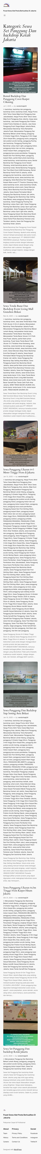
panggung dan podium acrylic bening (21, 499)
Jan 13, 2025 (8, 476)
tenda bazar (7, 387)
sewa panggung (9, 536)
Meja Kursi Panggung (28, 730)
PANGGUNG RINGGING (11, 521)
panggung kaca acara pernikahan (15, 153)
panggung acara (23, 138)
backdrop (8, 109)
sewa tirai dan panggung (12, 621)
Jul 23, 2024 (7, 1056)
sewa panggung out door (22, 587)
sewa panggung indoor (27, 555)
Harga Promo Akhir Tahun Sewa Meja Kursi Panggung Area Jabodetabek (20, 114)
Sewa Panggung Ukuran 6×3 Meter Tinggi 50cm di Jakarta (18, 471)
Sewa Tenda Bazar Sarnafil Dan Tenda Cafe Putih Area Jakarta (19, 382)
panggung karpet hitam (11, 511)
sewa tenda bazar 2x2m (12, 375)
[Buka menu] (4, 15)
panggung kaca (24, 151)
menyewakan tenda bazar (23, 331)
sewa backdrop (27, 175)
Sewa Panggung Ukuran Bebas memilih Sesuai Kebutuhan (20, 606)
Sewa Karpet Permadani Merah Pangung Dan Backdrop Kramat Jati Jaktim (18, 355)
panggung (30, 492)
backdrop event (9, 112)
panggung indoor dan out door (14, 148)
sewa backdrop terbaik (28, 185)
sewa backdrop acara (11, 177)
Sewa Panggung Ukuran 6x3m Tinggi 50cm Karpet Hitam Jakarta (19, 890)
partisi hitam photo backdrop (23, 158)
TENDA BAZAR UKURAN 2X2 (18, 390)
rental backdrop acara (24, 160)
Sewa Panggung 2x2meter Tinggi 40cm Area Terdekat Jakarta (20, 932)
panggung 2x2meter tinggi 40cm (15, 494)
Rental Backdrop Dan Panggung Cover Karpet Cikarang (16, 99)
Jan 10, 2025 (8, 717)
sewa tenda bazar (28, 373)
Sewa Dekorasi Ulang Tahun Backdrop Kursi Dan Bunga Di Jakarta (19, 189)
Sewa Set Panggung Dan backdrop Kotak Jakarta (16, 1050)
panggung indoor (30, 146)
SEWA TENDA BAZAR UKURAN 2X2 (22, 385)
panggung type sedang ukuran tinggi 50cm (19, 523)
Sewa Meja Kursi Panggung (24, 533)
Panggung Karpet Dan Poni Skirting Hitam (18, 509)
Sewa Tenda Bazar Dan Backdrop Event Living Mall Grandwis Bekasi (18, 309)
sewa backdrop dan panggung (22, 346)
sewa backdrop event (11, 185)
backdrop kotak (21, 112)
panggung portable (24, 519)
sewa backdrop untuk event (13, 187)
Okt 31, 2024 (8, 898)
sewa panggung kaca (11, 558)
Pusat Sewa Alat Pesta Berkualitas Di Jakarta (19, 11)
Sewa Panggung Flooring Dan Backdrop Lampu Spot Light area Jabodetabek (20, 206)
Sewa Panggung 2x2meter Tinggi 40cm (17, 930)
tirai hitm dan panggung (20, 631)
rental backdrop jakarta (19, 165)
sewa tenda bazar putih (17, 380)
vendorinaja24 (21, 106)
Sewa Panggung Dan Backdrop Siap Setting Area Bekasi (20, 712)
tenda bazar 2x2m (19, 387)
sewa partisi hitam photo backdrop (22, 216)
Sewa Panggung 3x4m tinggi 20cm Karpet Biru (20, 801)
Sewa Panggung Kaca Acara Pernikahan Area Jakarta (18, 822)
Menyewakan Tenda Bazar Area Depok (17, 334)
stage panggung (16, 626)
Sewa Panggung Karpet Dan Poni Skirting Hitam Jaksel (18, 577)
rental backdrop (9, 160)
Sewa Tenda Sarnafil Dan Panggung (22, 969)
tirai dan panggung (18, 628)
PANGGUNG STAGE (28, 521)
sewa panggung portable (19, 949)
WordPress (18, 1149)
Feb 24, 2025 (8, 316)
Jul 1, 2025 (7, 106)
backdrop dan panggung (22, 109)
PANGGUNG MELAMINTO (26, 516)
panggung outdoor (10, 519)
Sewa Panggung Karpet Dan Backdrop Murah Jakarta (18, 363)
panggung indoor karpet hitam (18, 504)
